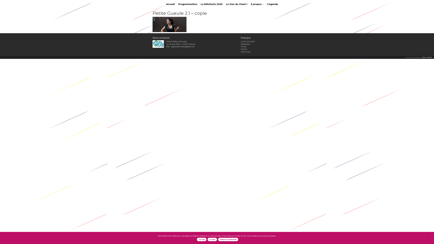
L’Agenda (272, 4)
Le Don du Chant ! (236, 4)
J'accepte (202, 239)
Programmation (187, 4)
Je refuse (212, 239)
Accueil (170, 4)
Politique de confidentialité (228, 239)
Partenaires (245, 44)
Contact (244, 49)
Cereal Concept (426, 57)
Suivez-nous (245, 51)
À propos (256, 4)
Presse (243, 46)
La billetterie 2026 (212, 4)
